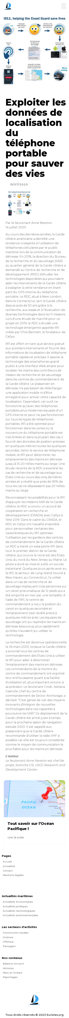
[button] (63, 6)
